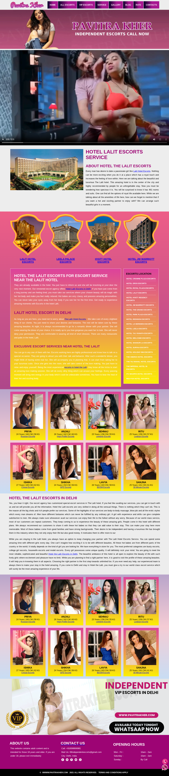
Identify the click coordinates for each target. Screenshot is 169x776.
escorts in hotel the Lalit (75, 367)
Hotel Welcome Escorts (138, 338)
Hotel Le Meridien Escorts (139, 324)
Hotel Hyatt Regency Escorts (136, 299)
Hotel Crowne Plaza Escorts (141, 279)
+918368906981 (73, 748)
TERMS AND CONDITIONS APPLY (113, 772)
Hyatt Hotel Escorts (103, 260)
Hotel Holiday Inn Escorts (139, 352)
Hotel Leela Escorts (136, 329)
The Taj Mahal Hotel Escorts (141, 362)
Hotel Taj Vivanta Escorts (139, 333)
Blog (128, 5)
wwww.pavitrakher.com (55, 772)
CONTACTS (151, 5)
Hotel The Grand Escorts (139, 310)
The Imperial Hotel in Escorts (136, 367)
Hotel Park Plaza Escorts (139, 315)
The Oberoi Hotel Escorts (139, 357)
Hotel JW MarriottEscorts (141, 260)
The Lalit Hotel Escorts (76, 319)
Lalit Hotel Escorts (141, 171)
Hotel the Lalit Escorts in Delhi (62, 554)
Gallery (116, 5)
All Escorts (67, 5)
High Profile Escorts (65, 436)
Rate (138, 5)
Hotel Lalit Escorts (136, 293)
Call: (63, 748)
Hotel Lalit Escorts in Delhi (78, 289)
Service (101, 5)
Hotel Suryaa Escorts (137, 348)
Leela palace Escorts (66, 260)
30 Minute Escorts (141, 487)
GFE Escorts (65, 487)
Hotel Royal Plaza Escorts (140, 288)
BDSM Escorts (103, 487)
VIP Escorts (86, 5)
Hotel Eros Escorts (136, 283)
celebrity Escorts (103, 436)
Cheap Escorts (27, 487)
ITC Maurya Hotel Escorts (139, 374)
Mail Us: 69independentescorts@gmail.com (81, 752)
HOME (53, 5)
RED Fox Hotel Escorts (137, 379)
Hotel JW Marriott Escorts (140, 305)
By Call (144, 759)
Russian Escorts (28, 436)
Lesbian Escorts (141, 436)
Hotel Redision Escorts (138, 319)
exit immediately (33, 756)
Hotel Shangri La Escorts (139, 343)
